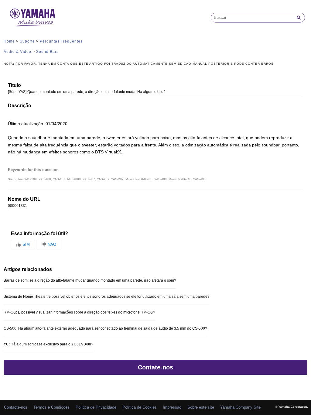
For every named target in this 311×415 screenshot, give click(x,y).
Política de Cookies (139, 407)
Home (9, 41)
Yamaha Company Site (240, 407)
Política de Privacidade (96, 407)
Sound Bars (47, 52)
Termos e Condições (51, 407)
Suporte (27, 41)
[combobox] (252, 17)
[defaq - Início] (32, 17)
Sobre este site (200, 407)
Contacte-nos (15, 407)
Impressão (172, 407)
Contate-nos (155, 367)
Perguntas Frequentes (61, 41)
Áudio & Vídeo (17, 52)
